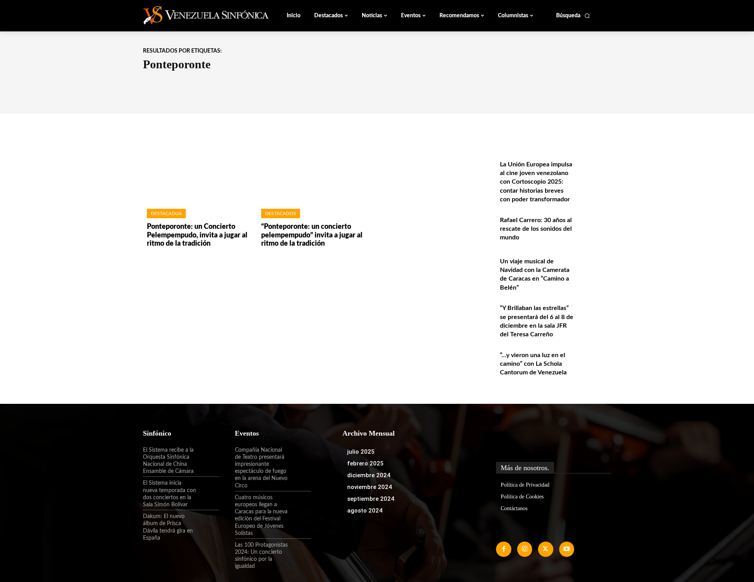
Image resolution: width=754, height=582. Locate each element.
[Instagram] (524, 549)
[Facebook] (503, 549)
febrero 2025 (365, 463)
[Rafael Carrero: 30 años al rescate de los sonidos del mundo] (594, 228)
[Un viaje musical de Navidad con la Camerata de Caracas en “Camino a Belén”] (594, 269)
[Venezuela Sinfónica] (195, 15)
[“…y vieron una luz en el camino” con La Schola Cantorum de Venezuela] (594, 363)
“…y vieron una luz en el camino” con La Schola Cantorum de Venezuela (533, 364)
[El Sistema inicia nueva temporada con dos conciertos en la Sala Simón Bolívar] (207, 490)
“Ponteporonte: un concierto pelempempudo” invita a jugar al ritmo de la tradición (311, 235)
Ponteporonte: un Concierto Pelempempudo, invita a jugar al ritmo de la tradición (197, 235)
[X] (545, 549)
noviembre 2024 (369, 487)
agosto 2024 (364, 510)
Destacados (166, 213)
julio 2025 (361, 451)
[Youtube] (566, 549)
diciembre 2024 (368, 475)
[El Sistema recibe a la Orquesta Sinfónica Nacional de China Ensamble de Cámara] (207, 457)
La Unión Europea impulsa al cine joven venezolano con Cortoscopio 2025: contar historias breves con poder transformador (536, 182)
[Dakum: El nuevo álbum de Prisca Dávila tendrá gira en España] (207, 523)
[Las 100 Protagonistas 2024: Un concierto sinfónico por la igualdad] (299, 552)
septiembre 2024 (370, 498)
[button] (573, 15)
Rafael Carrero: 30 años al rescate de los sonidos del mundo (536, 229)
